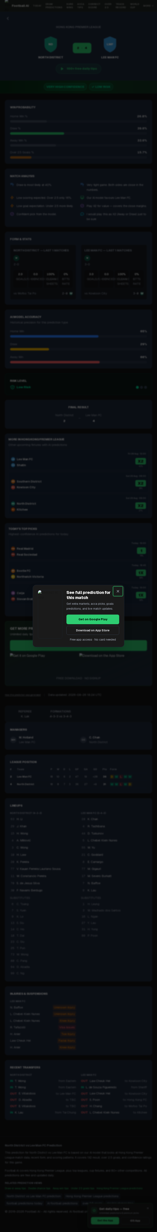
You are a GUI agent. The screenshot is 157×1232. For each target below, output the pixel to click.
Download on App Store (93, 630)
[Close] (117, 591)
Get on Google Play (92, 619)
